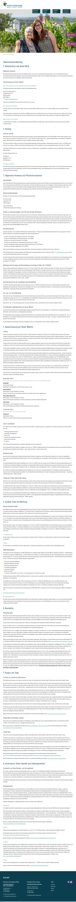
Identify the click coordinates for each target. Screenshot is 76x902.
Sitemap (52, 888)
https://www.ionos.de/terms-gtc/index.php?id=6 (13, 592)
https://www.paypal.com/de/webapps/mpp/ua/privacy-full (43, 838)
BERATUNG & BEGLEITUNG (35, 11)
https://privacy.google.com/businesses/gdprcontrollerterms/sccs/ (46, 755)
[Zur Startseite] (12, 4)
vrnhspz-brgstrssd (10, 99)
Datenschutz (53, 886)
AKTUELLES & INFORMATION (66, 11)
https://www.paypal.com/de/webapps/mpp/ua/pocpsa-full (16, 835)
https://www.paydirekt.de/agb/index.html (12, 856)
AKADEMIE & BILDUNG (55, 11)
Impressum (32, 102)
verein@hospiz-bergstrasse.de (62, 252)
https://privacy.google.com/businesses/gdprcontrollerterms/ (16, 755)
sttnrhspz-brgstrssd (34, 895)
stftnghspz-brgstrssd (10, 896)
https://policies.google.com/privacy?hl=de (56, 713)
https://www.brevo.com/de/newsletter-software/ (61, 641)
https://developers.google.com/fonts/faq (38, 725)
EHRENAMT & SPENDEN (45, 11)
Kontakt (52, 890)
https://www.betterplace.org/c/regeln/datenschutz (14, 823)
